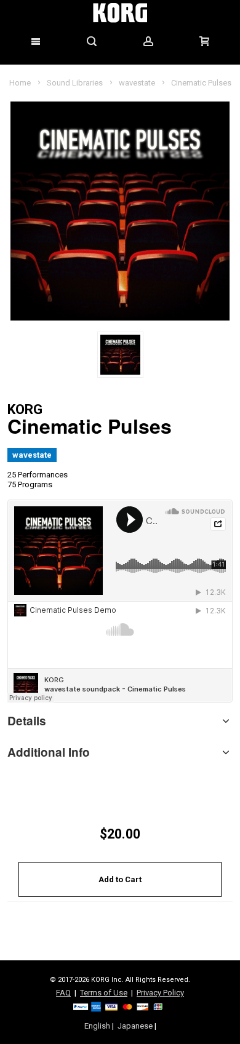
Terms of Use (103, 992)
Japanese (135, 1025)
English (97, 1025)
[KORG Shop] (120, 13)
